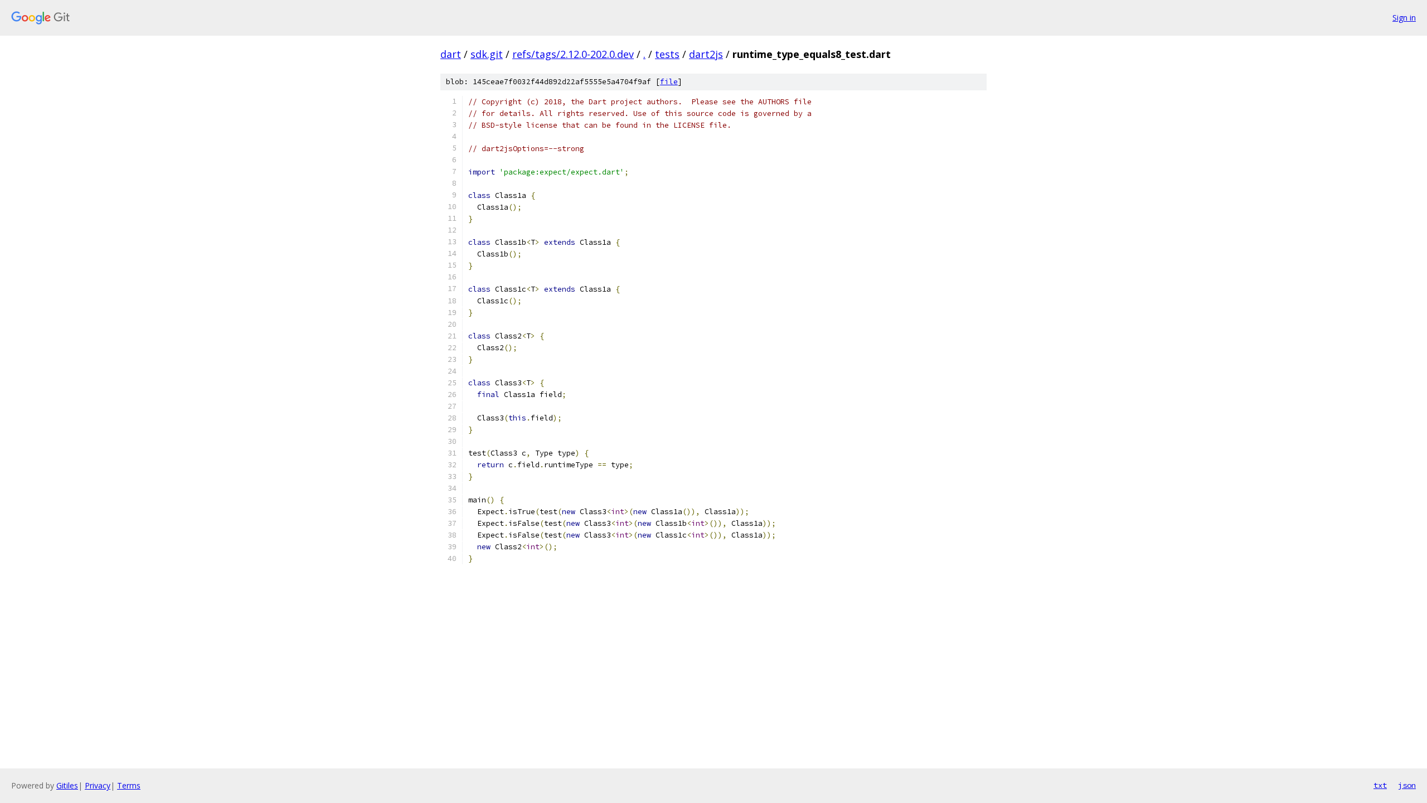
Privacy (97, 785)
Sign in (1404, 17)
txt (1380, 785)
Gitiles (67, 785)
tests (667, 54)
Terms (128, 785)
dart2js (706, 54)
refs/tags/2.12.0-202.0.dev (573, 54)
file (669, 81)
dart (450, 54)
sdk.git (486, 54)
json (1407, 785)
